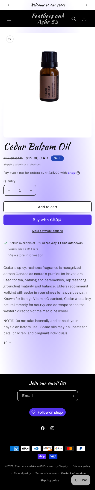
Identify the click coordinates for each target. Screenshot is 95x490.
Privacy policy (81, 466)
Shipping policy (49, 480)
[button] (9, 19)
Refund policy (22, 473)
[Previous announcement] (8, 5)
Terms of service (46, 473)
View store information (26, 255)
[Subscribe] (73, 395)
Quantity (9, 181)
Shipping (8, 164)
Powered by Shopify (55, 466)
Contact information (73, 473)
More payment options (47, 230)
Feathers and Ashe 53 (29, 466)
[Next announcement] (86, 5)
